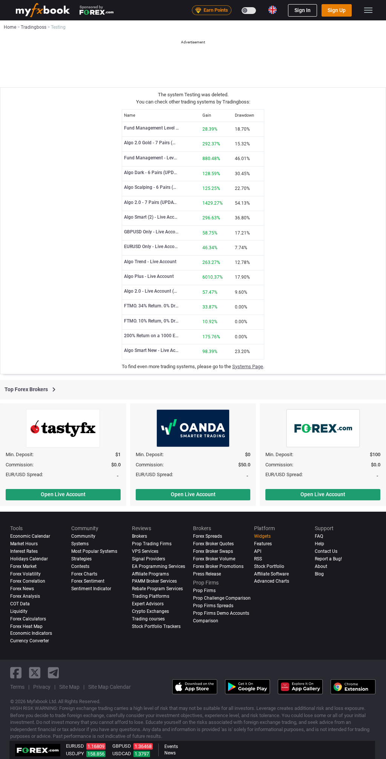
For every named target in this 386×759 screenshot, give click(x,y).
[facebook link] (15, 672)
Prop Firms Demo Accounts (221, 613)
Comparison (205, 620)
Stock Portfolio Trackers (156, 626)
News (170, 753)
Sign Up (337, 10)
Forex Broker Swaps (213, 551)
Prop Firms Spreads (213, 605)
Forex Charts (84, 574)
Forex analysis (25, 596)
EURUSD (75, 746)
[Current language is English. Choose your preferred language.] (272, 9)
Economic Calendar (30, 536)
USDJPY (75, 753)
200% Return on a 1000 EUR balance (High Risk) (151, 335)
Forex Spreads (207, 536)
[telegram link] (53, 672)
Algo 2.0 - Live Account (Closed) (151, 291)
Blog (319, 574)
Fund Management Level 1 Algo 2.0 (151, 128)
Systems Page (247, 366)
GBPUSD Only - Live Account (151, 231)
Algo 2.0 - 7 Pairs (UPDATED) (151, 202)
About (321, 566)
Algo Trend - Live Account (150, 261)
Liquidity (19, 611)
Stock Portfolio (269, 566)
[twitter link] (34, 672)
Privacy (42, 687)
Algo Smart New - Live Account (151, 350)
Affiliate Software (271, 574)
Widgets (262, 536)
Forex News (22, 588)
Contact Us (326, 551)
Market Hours (24, 543)
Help (319, 543)
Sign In (302, 10)
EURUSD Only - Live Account (151, 246)
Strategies (81, 559)
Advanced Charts (271, 581)
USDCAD (121, 753)
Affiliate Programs (150, 574)
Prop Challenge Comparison (222, 598)
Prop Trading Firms (152, 543)
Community (83, 536)
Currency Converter (29, 640)
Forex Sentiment (87, 581)
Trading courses (148, 619)
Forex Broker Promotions (218, 566)
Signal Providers (148, 559)
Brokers (139, 536)
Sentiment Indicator (91, 588)
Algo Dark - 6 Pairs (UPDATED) (151, 172)
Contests (80, 566)
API (257, 551)
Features (263, 543)
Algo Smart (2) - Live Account (151, 217)
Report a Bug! (328, 559)
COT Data (20, 603)
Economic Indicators (31, 633)
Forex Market (23, 566)
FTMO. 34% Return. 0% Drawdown (151, 306)
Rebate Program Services (157, 588)
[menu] (368, 10)
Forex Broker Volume (214, 559)
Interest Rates (24, 551)
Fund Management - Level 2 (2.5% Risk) (151, 157)
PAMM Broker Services (154, 581)
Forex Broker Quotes (213, 543)
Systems (80, 543)
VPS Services (145, 551)
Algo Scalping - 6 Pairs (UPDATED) (151, 187)
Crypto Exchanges (150, 611)
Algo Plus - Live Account (149, 276)
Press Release (207, 574)
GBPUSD (121, 746)
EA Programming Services (158, 566)
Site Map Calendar (109, 687)
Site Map (69, 687)
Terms (17, 687)
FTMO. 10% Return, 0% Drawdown (151, 321)
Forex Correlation (27, 581)
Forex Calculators (28, 619)
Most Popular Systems (94, 551)
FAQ (319, 536)
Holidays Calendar (29, 559)
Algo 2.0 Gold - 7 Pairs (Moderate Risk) (151, 142)
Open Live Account (63, 494)
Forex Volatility (25, 574)
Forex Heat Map (26, 626)
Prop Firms (204, 590)
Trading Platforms (150, 596)
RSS (258, 559)
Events (171, 746)
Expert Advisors (148, 603)
